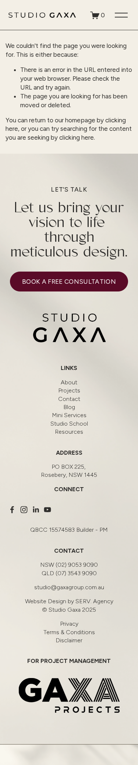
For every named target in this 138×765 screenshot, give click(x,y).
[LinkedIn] (35, 509)
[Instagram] (24, 509)
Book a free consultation (69, 281)
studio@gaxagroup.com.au (69, 587)
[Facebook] (12, 509)
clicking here (76, 137)
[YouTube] (47, 509)
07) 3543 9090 (69, 573)
